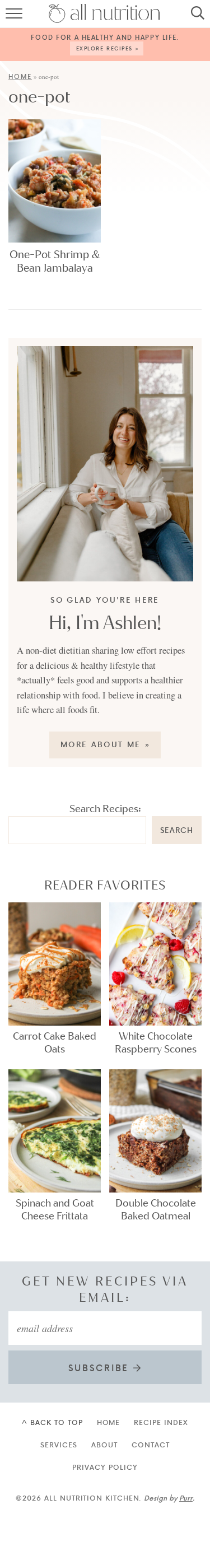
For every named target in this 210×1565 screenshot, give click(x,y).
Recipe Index (161, 1422)
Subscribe (100, 1368)
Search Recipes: (105, 809)
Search (176, 830)
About (104, 1445)
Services (58, 1445)
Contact (151, 1445)
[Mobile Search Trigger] (194, 17)
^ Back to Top (52, 1422)
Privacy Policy (104, 1467)
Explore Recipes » (108, 48)
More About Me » (105, 744)
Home (20, 76)
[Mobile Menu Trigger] (15, 17)
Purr (186, 1498)
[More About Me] (105, 463)
